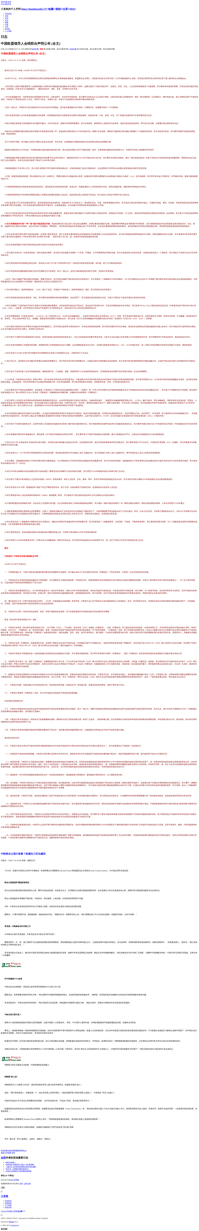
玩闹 (9, 1150)
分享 (6, 27)
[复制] (58, 9)
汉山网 (20, 1211)
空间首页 (8, 14)
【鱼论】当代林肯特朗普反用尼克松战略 (21, 1167)
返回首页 (8, 4)
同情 (12, 1150)
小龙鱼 (4, 1196)
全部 (3, 1157)
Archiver (4, 1211)
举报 (13, 1153)
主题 (6, 24)
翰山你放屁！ (11, 1162)
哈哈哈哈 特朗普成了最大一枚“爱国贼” (20, 1164)
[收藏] (51, 9)
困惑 (19, 1150)
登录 (9, 2)
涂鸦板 (16, 1180)
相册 (6, 22)
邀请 (9, 1153)
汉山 (2, 4)
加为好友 (8, 1201)
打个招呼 (8, 1205)
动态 (6, 16)
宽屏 (41, 49)
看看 (15, 1150)
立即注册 (4, 2)
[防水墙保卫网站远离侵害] (24, 1211)
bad (25, 1151)
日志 (6, 20)
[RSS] (72, 9)
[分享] (65, 9)
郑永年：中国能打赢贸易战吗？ (17, 1169)
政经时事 (35, 49)
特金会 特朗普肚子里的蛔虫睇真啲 (18, 1171)
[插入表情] (4, 1180)
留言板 (7, 29)
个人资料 (8, 31)
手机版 (9, 1211)
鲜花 (2, 1150)
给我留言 (8, 1203)
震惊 (22, 1150)
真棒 (5, 1150)
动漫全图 (73, 49)
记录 (6, 18)
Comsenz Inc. (14, 1225)
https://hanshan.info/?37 (34, 9)
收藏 (2, 1153)
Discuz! (11, 1222)
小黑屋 (14, 1211)
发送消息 (8, 1207)
